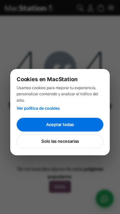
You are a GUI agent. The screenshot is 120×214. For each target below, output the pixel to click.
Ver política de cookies (38, 108)
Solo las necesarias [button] (60, 141)
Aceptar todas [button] (60, 124)
